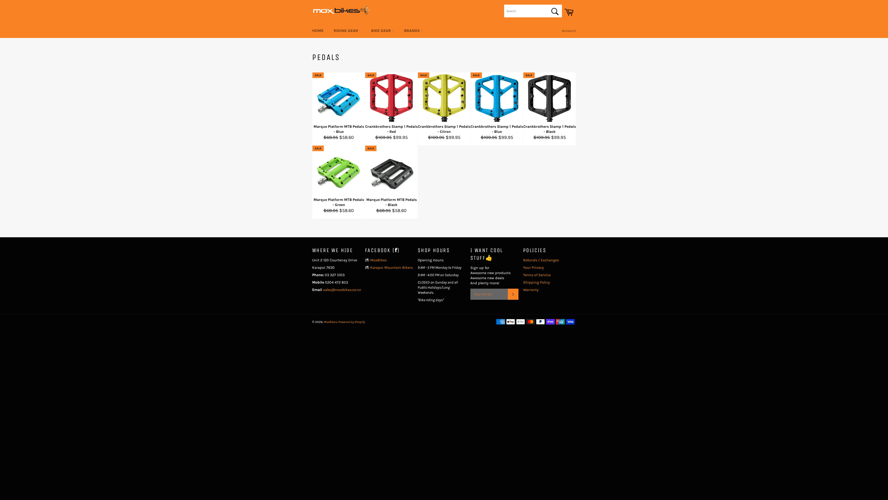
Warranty (531, 290)
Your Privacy (533, 267)
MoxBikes (378, 260)
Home (318, 30)
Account (569, 30)
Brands (412, 30)
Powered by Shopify (351, 322)
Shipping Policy (536, 282)
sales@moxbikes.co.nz (342, 290)
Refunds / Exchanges (541, 260)
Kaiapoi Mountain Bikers (391, 267)
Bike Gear (381, 30)
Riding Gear (346, 30)
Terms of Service (537, 275)
